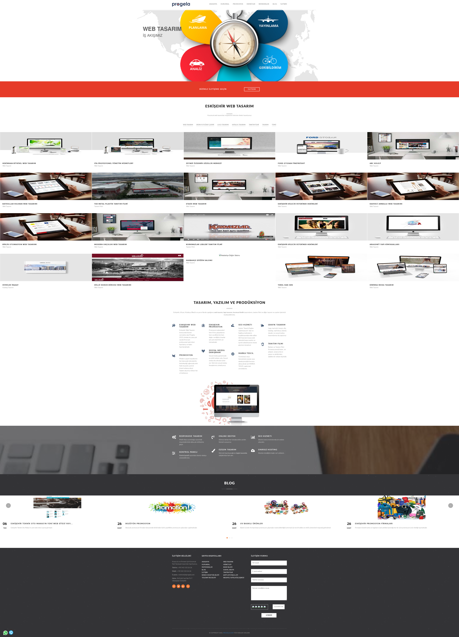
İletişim (252, 89)
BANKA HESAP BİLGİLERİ (210, 575)
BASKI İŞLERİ (227, 567)
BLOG (275, 4)
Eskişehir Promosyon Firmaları (374, 524)
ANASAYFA (213, 4)
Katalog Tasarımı (239, 124)
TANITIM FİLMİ (228, 572)
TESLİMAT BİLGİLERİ (209, 577)
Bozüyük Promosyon (138, 524)
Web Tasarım (188, 124)
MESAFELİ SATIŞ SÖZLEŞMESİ (233, 577)
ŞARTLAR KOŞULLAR (230, 575)
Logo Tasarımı (223, 124)
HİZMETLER (251, 4)
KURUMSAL (225, 4)
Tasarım (265, 124)
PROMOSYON (238, 4)
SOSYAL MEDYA (228, 570)
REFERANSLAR (264, 4)
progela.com (228, 633)
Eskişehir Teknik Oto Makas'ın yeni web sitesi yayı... (42, 524)
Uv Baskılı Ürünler (251, 524)
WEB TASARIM (228, 562)
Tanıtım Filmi (254, 124)
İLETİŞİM (284, 4)
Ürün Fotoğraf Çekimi (205, 124)
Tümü (274, 124)
